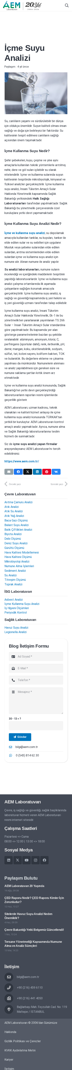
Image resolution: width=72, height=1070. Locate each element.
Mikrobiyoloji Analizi (16, 561)
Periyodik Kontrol (15, 612)
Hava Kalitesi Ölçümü (18, 557)
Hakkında (10, 1032)
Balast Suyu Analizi (16, 525)
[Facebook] (44, 860)
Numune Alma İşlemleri (19, 566)
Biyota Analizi (13, 534)
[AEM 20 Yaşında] (22, 5)
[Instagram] (35, 860)
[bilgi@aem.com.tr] (12, 747)
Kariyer (8, 1059)
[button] (67, 5)
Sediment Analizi (15, 570)
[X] (17, 860)
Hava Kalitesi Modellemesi (21, 552)
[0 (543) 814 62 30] (12, 755)
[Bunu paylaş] (18, 472)
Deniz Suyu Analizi (16, 543)
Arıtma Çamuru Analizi (18, 502)
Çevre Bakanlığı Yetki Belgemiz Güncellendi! (34, 929)
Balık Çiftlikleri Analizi (18, 529)
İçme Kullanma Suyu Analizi (21, 604)
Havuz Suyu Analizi (16, 627)
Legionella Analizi (15, 632)
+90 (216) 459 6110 (30, 987)
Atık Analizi (11, 507)
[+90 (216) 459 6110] (10, 987)
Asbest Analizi (13, 599)
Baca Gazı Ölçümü (16, 520)
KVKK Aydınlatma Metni (19, 1050)
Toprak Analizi (13, 584)
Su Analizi (10, 575)
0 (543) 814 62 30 (27, 755)
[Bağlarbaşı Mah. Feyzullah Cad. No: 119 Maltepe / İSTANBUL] (10, 1009)
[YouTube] (26, 860)
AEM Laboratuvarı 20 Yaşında (24, 886)
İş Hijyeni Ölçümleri (16, 608)
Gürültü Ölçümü (14, 548)
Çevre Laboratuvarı (20, 494)
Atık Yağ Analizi (14, 516)
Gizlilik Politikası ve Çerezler (22, 1041)
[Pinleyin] (46, 472)
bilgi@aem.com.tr (27, 747)
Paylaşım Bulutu (21, 878)
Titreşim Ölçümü (15, 579)
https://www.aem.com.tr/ (21, 461)
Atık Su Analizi (13, 511)
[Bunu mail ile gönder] (8, 472)
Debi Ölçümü (12, 538)
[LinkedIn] (8, 860)
